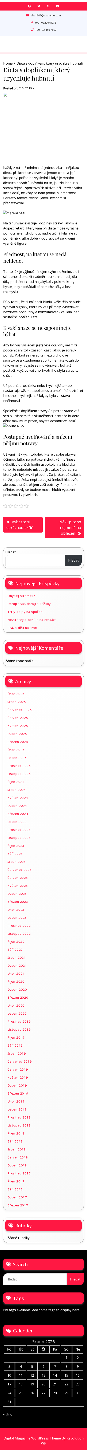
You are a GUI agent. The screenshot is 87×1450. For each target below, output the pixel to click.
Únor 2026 (15, 694)
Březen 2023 (17, 901)
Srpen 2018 (16, 1149)
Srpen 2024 (16, 789)
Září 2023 (15, 853)
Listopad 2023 (19, 837)
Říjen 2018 (15, 1133)
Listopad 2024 (19, 773)
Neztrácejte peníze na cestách (32, 620)
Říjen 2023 (15, 845)
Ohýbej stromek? (21, 596)
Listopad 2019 (19, 1029)
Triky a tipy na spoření (25, 612)
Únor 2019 (15, 1101)
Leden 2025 (17, 757)
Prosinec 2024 (19, 765)
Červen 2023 (17, 877)
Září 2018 (15, 1141)
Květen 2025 (17, 726)
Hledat (10, 552)
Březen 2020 (17, 997)
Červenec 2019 (19, 1061)
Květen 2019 (17, 1077)
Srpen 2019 (16, 1053)
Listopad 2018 (19, 1125)
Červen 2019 (17, 1069)
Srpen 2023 (16, 861)
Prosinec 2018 (19, 1117)
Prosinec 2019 (19, 1021)
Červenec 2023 (19, 869)
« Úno (7, 1414)
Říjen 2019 (15, 1037)
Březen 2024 (17, 813)
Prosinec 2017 (19, 1173)
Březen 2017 (17, 1205)
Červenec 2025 (19, 710)
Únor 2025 (15, 750)
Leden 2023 (17, 917)
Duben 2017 (17, 1197)
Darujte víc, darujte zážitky (29, 604)
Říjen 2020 (15, 981)
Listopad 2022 (19, 933)
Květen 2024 (17, 797)
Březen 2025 (17, 742)
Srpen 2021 (16, 957)
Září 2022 (15, 949)
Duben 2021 (17, 965)
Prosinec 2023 (19, 829)
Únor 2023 (15, 909)
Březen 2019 (17, 1093)
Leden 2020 (17, 1013)
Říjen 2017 (15, 1181)
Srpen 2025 (16, 702)
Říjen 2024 (15, 781)
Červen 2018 (17, 1157)
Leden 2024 (17, 821)
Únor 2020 (15, 1005)
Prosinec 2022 (19, 925)
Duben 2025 (17, 734)
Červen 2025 (17, 718)
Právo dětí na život (22, 628)
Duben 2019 (17, 1085)
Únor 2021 (15, 973)
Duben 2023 (17, 893)
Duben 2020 (17, 989)
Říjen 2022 (15, 941)
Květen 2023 (17, 885)
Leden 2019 (17, 1109)
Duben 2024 (17, 805)
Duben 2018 (17, 1165)
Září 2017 (15, 1189)
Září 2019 (15, 1045)
